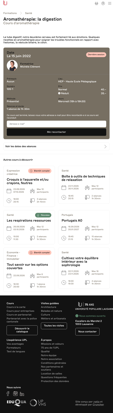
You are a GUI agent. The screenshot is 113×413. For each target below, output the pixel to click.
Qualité (45, 351)
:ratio (96, 401)
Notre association (51, 359)
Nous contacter (87, 331)
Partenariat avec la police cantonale (22, 320)
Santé (28, 13)
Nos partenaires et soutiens (52, 368)
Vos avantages (15, 344)
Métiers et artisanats (53, 318)
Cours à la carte (16, 307)
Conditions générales (53, 363)
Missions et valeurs (52, 344)
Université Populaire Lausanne (5, 3)
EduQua (16, 402)
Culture (45, 314)
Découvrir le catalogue (22, 330)
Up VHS (38, 402)
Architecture (48, 307)
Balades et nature (51, 311)
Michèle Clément (30, 66)
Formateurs (14, 347)
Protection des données (55, 381)
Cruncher (98, 404)
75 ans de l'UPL (50, 347)
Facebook (9, 393)
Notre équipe (48, 355)
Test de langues (16, 351)
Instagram (15, 393)
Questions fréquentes (54, 377)
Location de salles (51, 373)
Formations (10, 13)
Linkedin (22, 393)
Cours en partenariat (19, 314)
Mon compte (103, 3)
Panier (96, 3)
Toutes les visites (54, 325)
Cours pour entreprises (20, 311)
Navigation (109, 3)
